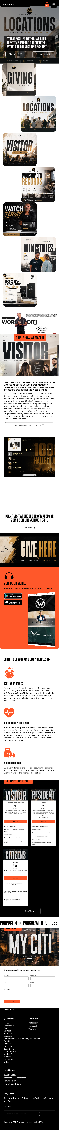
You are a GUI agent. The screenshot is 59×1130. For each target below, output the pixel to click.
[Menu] (54, 4)
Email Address (8, 1106)
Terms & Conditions (12, 1084)
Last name (33, 975)
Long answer (7, 989)
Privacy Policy (10, 1074)
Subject (32, 982)
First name (7, 975)
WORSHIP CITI (9, 4)
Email (5, 982)
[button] (47, 4)
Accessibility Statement (15, 1077)
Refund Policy (10, 1081)
